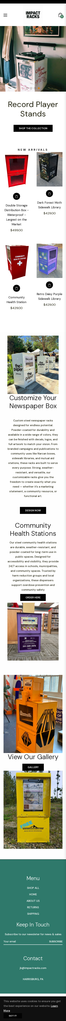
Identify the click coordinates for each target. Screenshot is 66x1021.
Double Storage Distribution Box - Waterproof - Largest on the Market (16, 214)
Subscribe (55, 941)
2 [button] (31, 88)
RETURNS (33, 907)
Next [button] (61, 58)
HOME (33, 894)
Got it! (13, 1015)
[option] (33, 59)
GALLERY (33, 767)
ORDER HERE (33, 597)
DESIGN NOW (33, 510)
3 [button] (35, 88)
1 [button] (27, 88)
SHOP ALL (33, 888)
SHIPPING (33, 914)
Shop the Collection (33, 128)
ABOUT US (33, 901)
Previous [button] (4, 58)
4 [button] (39, 88)
